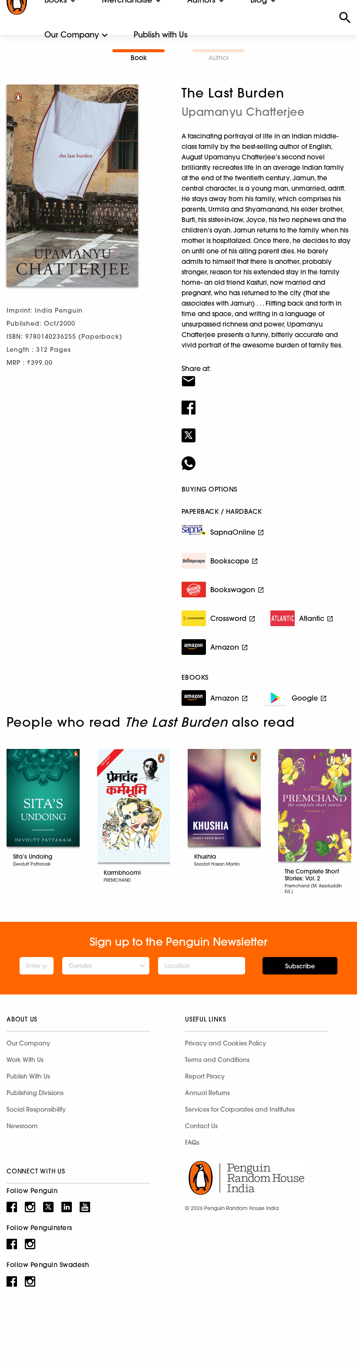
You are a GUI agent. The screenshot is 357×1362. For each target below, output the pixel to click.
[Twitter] (266, 429)
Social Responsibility (36, 1109)
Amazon (224, 647)
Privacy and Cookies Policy (225, 1043)
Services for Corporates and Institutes (240, 1109)
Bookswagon (232, 589)
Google (305, 698)
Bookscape (229, 560)
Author (219, 58)
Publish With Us (28, 1076)
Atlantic (311, 618)
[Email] (266, 375)
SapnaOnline (232, 532)
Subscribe (300, 966)
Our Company (71, 35)
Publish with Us (161, 35)
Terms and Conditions (217, 1060)
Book (139, 58)
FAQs (192, 1142)
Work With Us (25, 1060)
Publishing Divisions (35, 1093)
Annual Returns (207, 1093)
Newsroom (22, 1126)
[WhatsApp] (266, 457)
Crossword (228, 618)
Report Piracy (205, 1076)
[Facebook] (266, 402)
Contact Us (201, 1126)
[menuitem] (71, 34)
